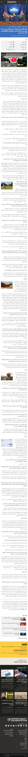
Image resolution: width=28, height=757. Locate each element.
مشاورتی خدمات (24, 748)
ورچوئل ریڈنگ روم (19, 589)
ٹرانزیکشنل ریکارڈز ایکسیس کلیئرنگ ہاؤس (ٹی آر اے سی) (13, 317)
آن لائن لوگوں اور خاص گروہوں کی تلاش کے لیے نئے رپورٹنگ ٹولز (22, 681)
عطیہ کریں (25, 735)
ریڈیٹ (23, 49)
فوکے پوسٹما (25, 707)
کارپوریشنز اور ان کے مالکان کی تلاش (14, 513)
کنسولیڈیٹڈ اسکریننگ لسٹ (19, 272)
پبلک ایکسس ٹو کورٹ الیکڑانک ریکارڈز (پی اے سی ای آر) (13, 542)
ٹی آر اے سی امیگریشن (19, 333)
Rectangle (8, 755)
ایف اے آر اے (21, 163)
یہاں (24, 94)
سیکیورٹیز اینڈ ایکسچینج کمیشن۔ (18, 470)
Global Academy (23, 743)
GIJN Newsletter (23, 744)
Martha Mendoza (21, 35)
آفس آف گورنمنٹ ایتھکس (19, 256)
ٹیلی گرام (11, 46)
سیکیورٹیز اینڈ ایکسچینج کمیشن (7, 476)
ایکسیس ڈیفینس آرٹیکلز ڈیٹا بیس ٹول (17, 428)
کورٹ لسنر (25, 549)
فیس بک (11, 42)
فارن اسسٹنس (21, 121)
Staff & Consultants (23, 732)
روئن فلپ (25, 685)
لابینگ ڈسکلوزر (21, 189)
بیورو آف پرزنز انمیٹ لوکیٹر (19, 556)
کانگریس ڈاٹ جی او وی (19, 208)
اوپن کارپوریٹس (21, 463)
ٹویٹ (23, 42)
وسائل (26, 26)
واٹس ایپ (23, 46)
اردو (19, 2)
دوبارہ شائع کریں (9, 49)
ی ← (26, 248)
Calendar (11, 735)
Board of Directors (23, 734)
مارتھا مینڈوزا (24, 601)
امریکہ (25, 661)
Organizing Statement (22, 730)
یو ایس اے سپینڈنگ (20, 147)
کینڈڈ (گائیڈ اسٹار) (20, 488)
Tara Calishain (9, 683)
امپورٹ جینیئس (17, 508)
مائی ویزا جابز (21, 351)
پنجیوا (23, 508)
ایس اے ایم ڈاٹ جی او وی (19, 240)
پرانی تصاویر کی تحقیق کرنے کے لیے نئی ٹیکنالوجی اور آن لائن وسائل (21, 704)
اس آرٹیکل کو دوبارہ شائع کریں (20, 650)
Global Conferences (9, 734)
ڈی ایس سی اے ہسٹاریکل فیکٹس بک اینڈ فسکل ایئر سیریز (13, 418)
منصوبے (25, 746)
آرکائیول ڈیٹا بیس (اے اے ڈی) (18, 586)
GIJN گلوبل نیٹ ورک (9, 732)
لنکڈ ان (11, 44)
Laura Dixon (9, 707)
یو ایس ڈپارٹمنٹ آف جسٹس (18, 535)
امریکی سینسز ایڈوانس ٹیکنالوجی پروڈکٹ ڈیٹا (15, 392)
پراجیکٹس (22, 44)
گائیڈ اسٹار (9, 499)
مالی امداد (16, 661)
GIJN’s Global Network (8, 730)
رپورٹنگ (25, 739)
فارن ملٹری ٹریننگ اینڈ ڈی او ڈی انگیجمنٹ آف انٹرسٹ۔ (13, 410)
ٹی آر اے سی (5, 323)
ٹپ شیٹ (21, 661)
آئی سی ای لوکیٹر (21, 363)
